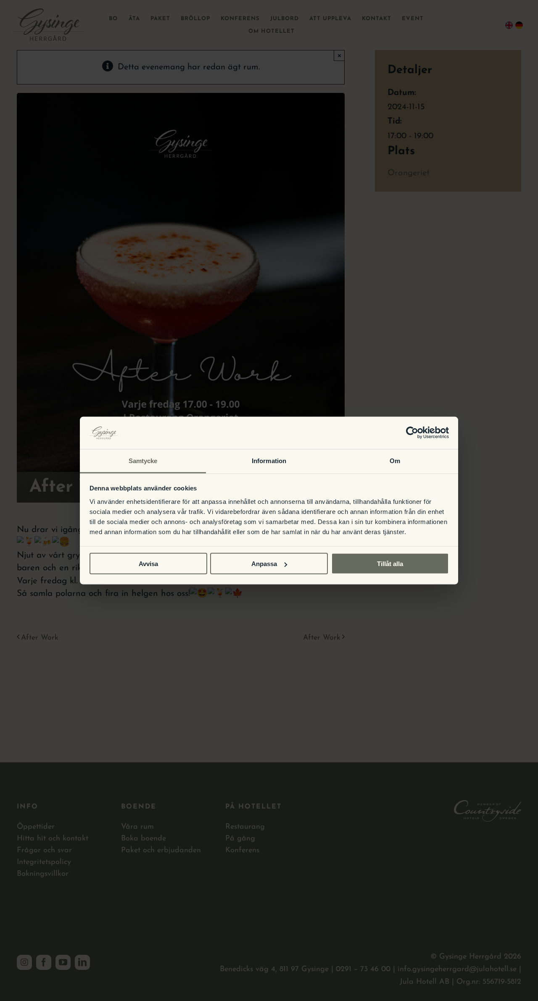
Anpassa (264, 563)
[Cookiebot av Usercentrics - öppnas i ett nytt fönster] (412, 433)
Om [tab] (395, 460)
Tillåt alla (390, 563)
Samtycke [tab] (143, 460)
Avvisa (148, 563)
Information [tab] (269, 460)
